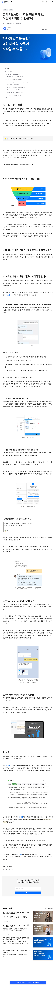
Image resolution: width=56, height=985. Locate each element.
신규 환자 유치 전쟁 (8, 71)
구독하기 (28, 892)
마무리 (6, 97)
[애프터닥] (4, 28)
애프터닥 (9, 28)
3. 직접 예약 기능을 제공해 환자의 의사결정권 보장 (16, 87)
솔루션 (11, 9)
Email (16, 886)
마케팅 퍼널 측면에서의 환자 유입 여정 (12, 74)
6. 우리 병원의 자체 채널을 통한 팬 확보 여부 (14, 95)
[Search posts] (52, 2)
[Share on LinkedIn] (48, 29)
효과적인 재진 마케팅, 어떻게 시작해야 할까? (13, 79)
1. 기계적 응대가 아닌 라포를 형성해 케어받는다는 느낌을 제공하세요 (19, 82)
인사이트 (5, 9)
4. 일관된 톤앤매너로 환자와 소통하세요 (13, 90)
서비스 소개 (41, 2)
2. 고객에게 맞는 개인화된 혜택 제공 (13, 84)
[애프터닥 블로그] (5, 2)
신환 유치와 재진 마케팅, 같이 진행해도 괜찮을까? (14, 76)
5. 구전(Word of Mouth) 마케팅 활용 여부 (14, 92)
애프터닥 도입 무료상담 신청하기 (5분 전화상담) (28, 982)
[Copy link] (51, 29)
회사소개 (47, 2)
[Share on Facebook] (43, 29)
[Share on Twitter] (46, 29)
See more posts (48, 908)
